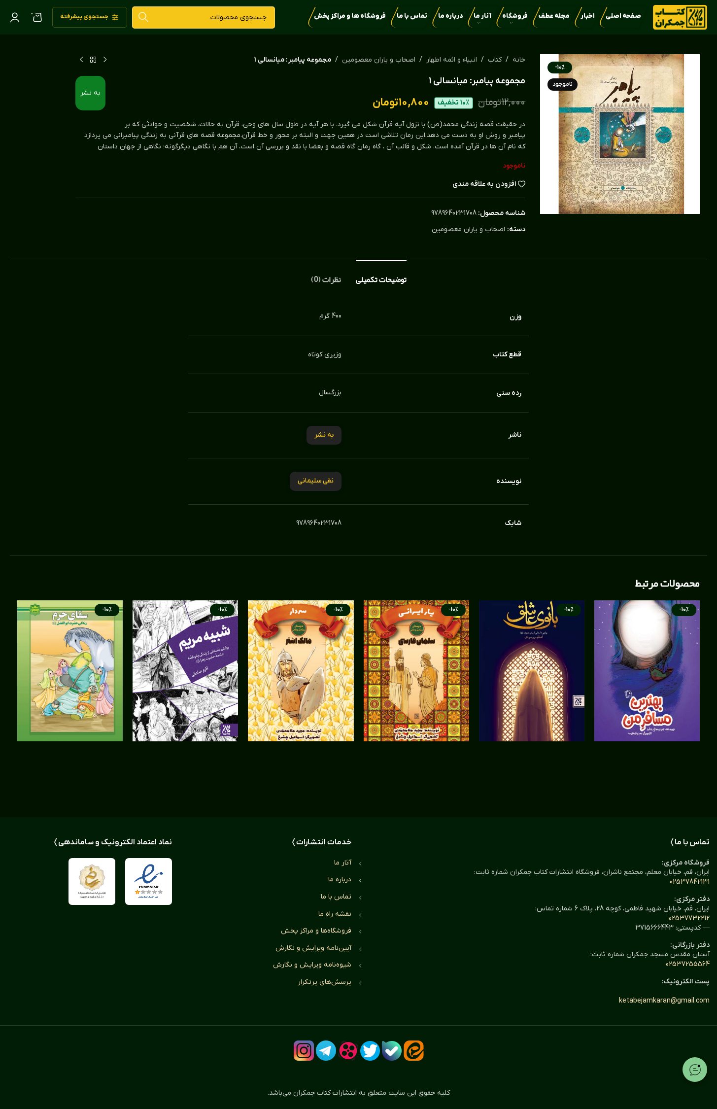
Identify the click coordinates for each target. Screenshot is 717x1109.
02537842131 (690, 882)
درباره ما (339, 879)
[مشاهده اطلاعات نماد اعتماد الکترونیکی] (148, 881)
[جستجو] (143, 17)
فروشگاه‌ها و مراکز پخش (316, 931)
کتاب (495, 60)
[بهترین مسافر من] (647, 698)
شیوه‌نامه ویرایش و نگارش (312, 965)
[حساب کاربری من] (15, 17)
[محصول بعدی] (81, 60)
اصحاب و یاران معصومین (378, 60)
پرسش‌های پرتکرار (324, 982)
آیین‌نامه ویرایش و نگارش (313, 948)
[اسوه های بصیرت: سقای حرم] (70, 698)
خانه (518, 60)
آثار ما (342, 862)
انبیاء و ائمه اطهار (451, 60)
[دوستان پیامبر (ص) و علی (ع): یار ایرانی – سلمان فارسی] (416, 698)
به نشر (90, 93)
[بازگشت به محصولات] (93, 60)
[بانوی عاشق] (531, 698)
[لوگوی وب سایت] (680, 17)
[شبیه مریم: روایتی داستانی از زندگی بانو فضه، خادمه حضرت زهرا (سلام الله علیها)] (185, 698)
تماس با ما (336, 896)
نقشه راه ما (334, 914)
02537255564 (688, 964)
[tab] (381, 275)
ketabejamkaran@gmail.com (664, 1000)
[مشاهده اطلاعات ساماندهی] (91, 881)
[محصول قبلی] (105, 60)
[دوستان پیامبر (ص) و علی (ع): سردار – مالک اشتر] (300, 698)
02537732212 (689, 918)
